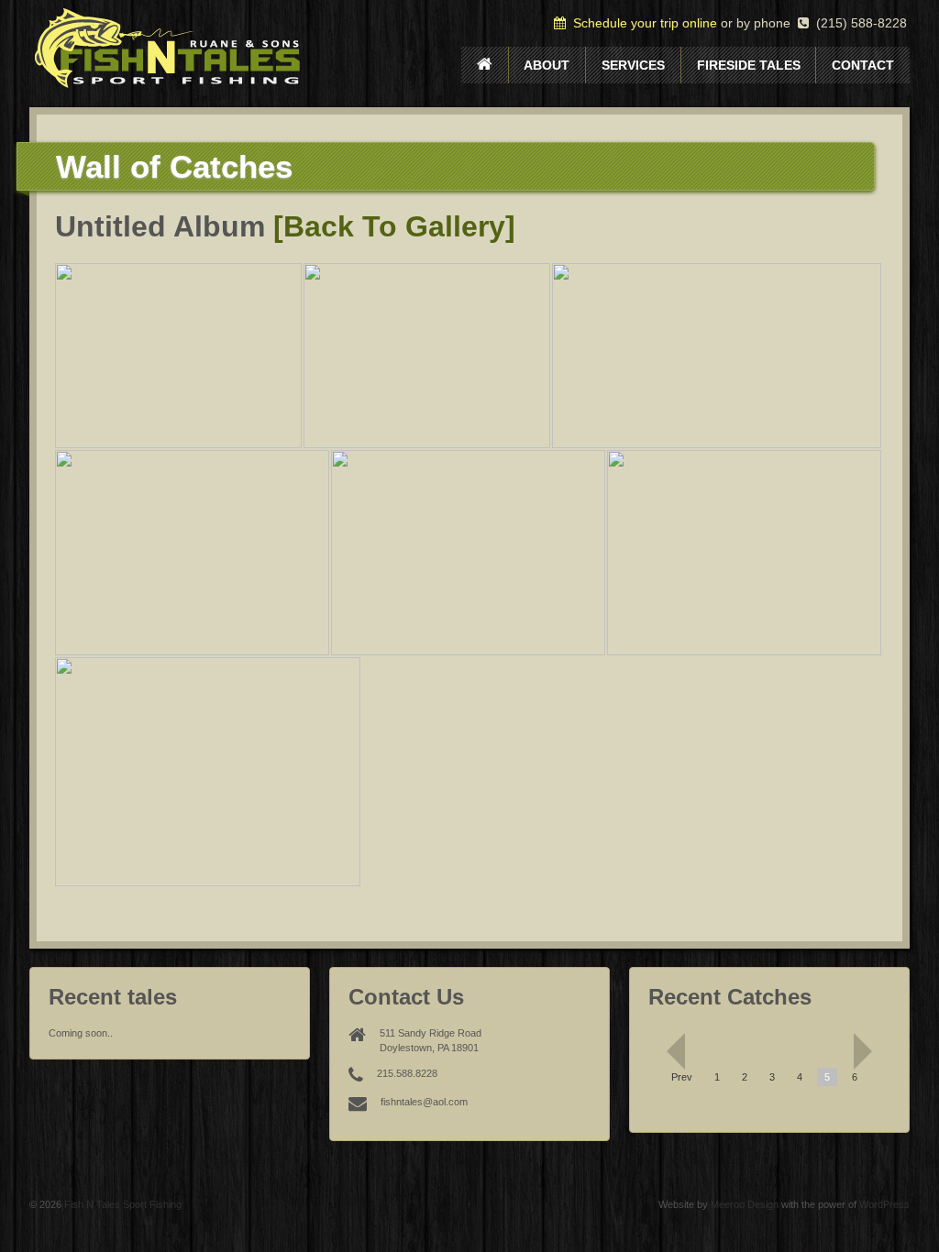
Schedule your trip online (641, 23)
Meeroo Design (745, 1204)
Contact (863, 65)
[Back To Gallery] (394, 226)
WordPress (884, 1204)
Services (633, 65)
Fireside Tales (749, 65)
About (546, 65)
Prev (681, 1076)
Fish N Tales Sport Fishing (121, 1204)
